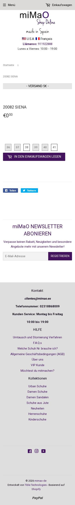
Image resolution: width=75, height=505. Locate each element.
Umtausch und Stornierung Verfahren (37, 337)
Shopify (36, 489)
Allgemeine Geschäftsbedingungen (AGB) (37, 354)
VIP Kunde (37, 365)
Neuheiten (37, 408)
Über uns (37, 359)
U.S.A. (30, 39)
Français (46, 39)
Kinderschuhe (37, 419)
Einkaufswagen (61, 5)
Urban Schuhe (37, 386)
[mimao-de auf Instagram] (37, 451)
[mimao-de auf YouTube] (43, 451)
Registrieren (60, 256)
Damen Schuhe (37, 391)
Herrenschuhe (37, 414)
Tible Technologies (36, 484)
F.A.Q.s (37, 343)
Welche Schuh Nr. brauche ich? (37, 348)
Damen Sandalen (38, 397)
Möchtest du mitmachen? (37, 371)
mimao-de (40, 480)
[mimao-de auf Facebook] (30, 451)
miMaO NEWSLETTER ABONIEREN (37, 230)
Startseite (8, 65)
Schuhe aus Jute (38, 403)
